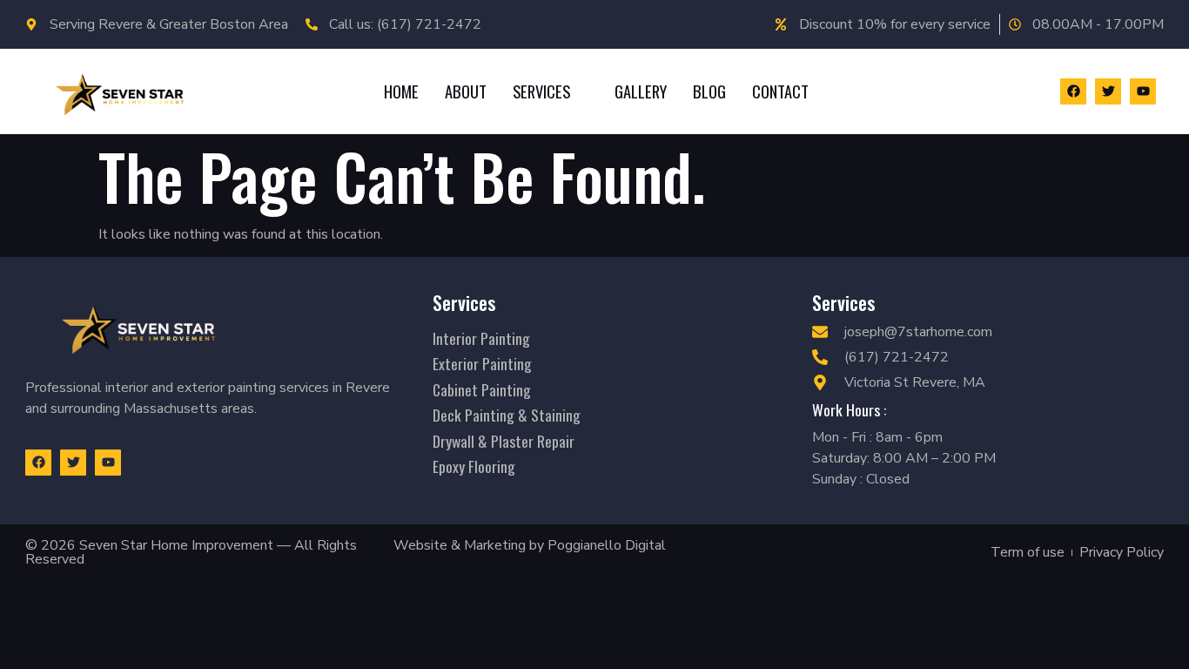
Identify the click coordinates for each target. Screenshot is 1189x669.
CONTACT (780, 91)
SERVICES (541, 91)
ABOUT (466, 91)
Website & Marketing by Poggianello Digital (529, 545)
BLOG (709, 91)
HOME (401, 91)
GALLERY (641, 91)
